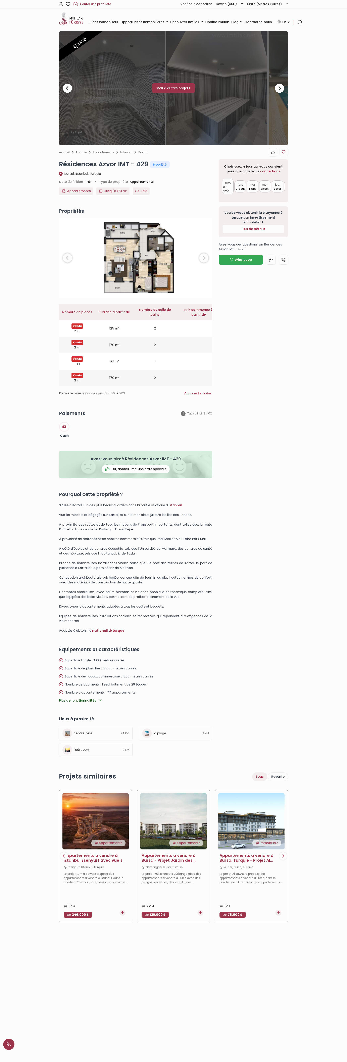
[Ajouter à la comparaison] (122, 913)
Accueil (64, 152)
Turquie (81, 152)
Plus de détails (253, 229)
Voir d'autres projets (173, 88)
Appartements (103, 152)
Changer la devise (197, 393)
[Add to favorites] (284, 152)
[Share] (273, 152)
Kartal (142, 152)
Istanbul (126, 152)
